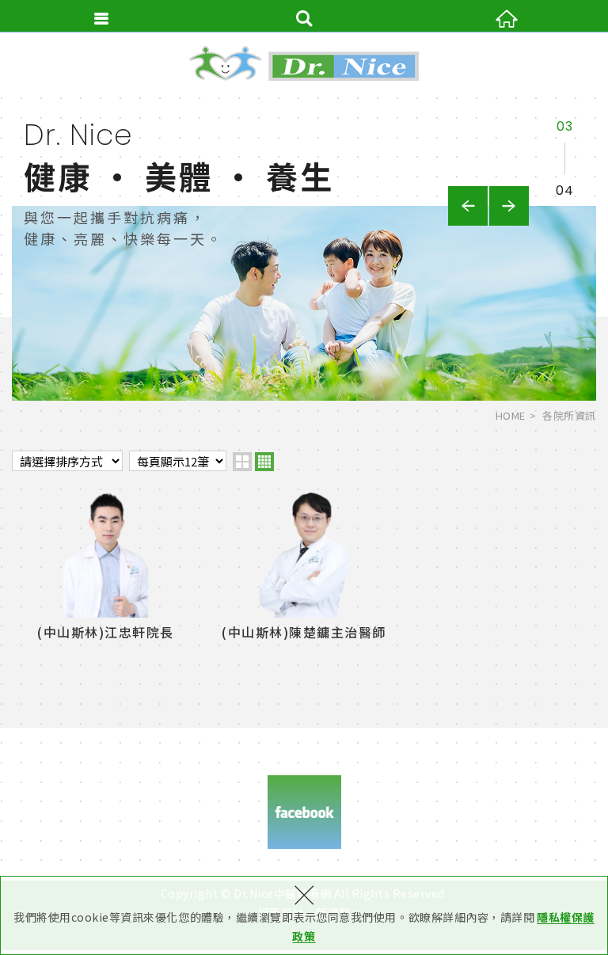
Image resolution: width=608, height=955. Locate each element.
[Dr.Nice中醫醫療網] (304, 63)
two (242, 461)
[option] (304, 248)
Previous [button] (468, 206)
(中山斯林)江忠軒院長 (106, 570)
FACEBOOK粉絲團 (304, 812)
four (264, 461)
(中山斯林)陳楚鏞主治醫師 (303, 570)
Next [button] (509, 206)
